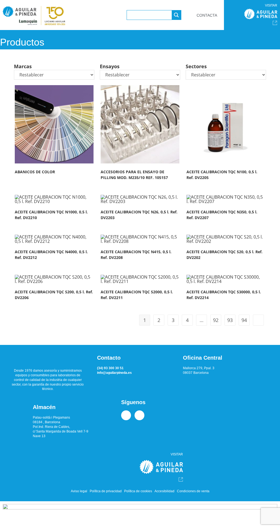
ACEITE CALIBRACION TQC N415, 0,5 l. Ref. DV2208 (136, 254)
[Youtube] (139, 415)
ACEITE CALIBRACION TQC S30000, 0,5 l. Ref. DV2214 (223, 294)
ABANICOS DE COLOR (35, 171)
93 (230, 320)
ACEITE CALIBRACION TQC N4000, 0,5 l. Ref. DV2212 (51, 254)
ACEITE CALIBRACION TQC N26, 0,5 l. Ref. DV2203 (139, 214)
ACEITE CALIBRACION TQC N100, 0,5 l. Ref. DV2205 (221, 174)
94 (244, 320)
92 (215, 320)
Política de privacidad (106, 491)
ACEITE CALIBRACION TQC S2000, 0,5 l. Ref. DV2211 (137, 294)
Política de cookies (138, 491)
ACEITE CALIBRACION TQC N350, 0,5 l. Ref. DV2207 (221, 214)
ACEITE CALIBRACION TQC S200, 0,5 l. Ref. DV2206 (54, 294)
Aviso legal (79, 491)
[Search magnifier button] (176, 15)
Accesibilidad (164, 491)
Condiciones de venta (193, 491)
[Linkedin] (126, 415)
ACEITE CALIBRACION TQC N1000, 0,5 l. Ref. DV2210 (51, 214)
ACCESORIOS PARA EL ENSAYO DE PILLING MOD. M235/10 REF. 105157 (134, 174)
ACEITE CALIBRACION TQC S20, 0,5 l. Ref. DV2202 (224, 254)
